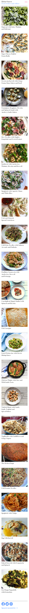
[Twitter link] (7, 605)
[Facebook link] (3, 605)
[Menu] (26, 2)
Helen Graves (10, 3)
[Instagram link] (11, 605)
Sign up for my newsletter (8, 608)
